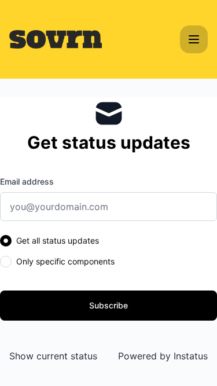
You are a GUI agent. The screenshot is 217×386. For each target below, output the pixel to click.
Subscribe (108, 305)
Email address (27, 181)
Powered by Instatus (163, 356)
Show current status (53, 356)
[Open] (194, 39)
